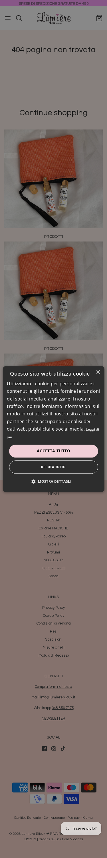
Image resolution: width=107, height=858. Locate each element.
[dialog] (53, 429)
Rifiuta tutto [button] (53, 467)
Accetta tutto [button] (53, 450)
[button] (53, 481)
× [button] (98, 372)
